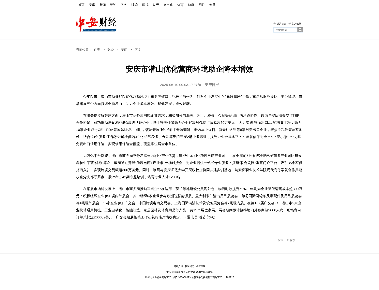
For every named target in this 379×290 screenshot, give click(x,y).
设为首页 (281, 23)
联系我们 (189, 266)
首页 (81, 5)
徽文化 (168, 5)
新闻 (102, 5)
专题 (212, 5)
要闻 (124, 49)
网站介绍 (178, 266)
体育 (180, 5)
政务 (124, 5)
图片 (202, 5)
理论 (134, 5)
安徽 (92, 5)
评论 (113, 5)
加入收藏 (296, 23)
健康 (191, 5)
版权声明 (200, 266)
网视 (145, 5)
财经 (156, 5)
